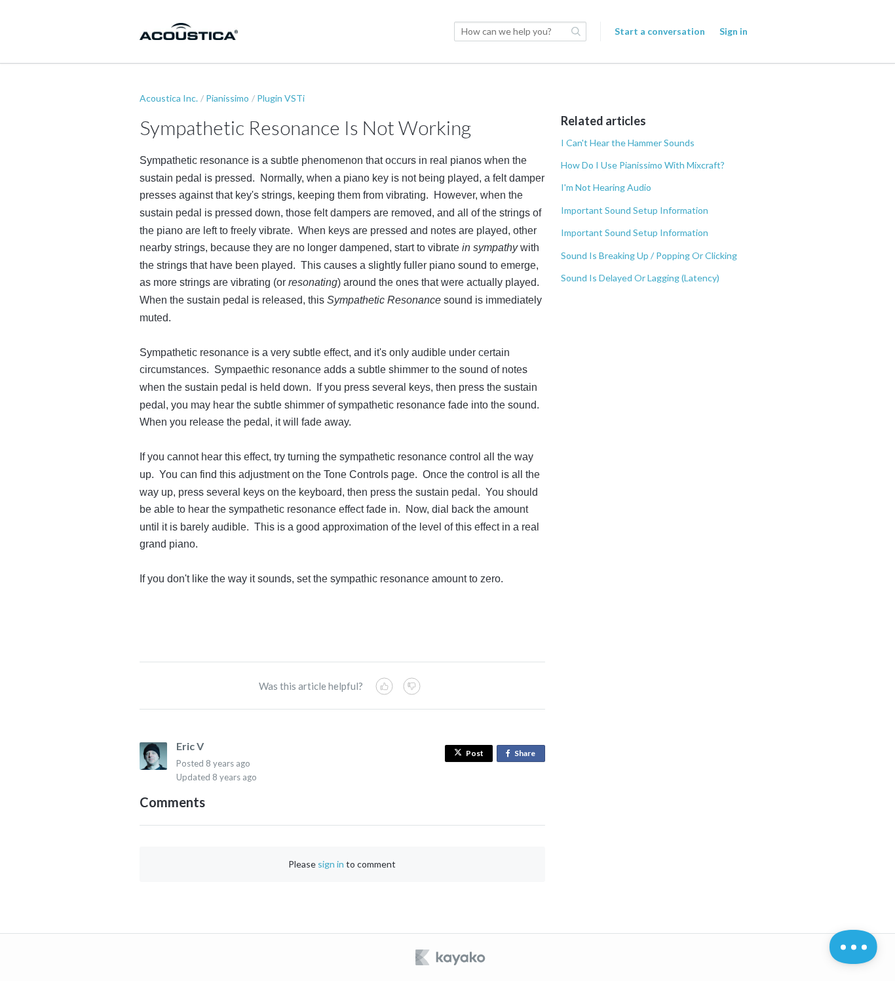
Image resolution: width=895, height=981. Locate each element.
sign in (331, 864)
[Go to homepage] (189, 32)
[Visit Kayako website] (451, 957)
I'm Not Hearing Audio (606, 187)
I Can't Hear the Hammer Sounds (628, 142)
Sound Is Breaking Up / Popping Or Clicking (649, 255)
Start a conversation (660, 31)
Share (527, 755)
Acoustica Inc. (169, 98)
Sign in (733, 31)
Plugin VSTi (281, 98)
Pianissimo (227, 98)
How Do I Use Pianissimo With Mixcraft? (643, 164)
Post (475, 753)
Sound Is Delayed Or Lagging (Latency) (640, 277)
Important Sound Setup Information (634, 210)
